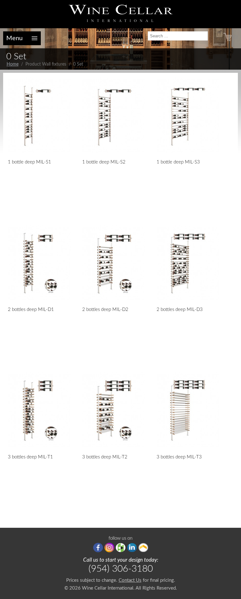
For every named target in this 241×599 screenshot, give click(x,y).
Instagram (109, 547)
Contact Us (130, 580)
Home (13, 64)
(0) (235, 37)
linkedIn (132, 547)
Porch (143, 547)
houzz (121, 547)
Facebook (98, 547)
